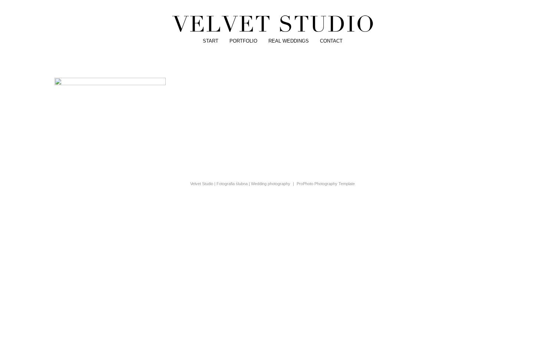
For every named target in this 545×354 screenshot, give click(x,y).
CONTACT (331, 41)
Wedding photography (270, 183)
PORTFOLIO (243, 41)
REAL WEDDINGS (288, 41)
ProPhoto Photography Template (326, 183)
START (210, 41)
